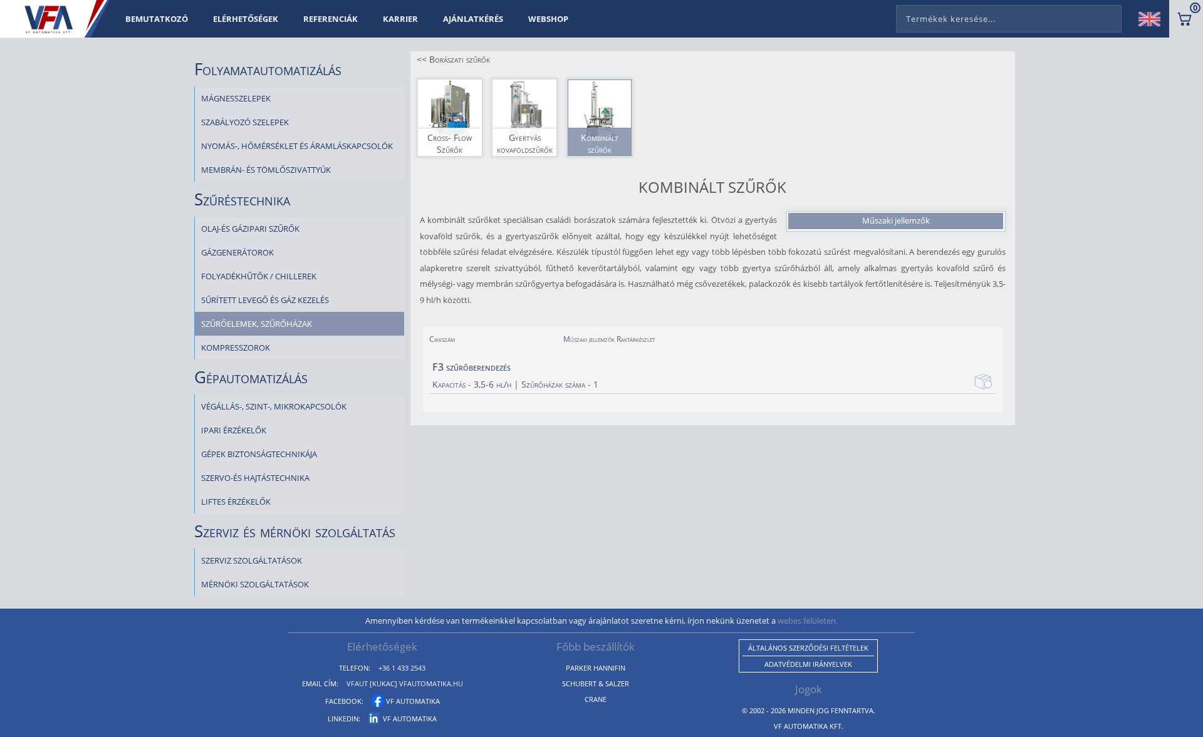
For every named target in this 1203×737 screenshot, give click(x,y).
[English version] (1154, 19)
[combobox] (1009, 16)
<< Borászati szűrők (453, 59)
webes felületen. (808, 620)
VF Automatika (412, 701)
